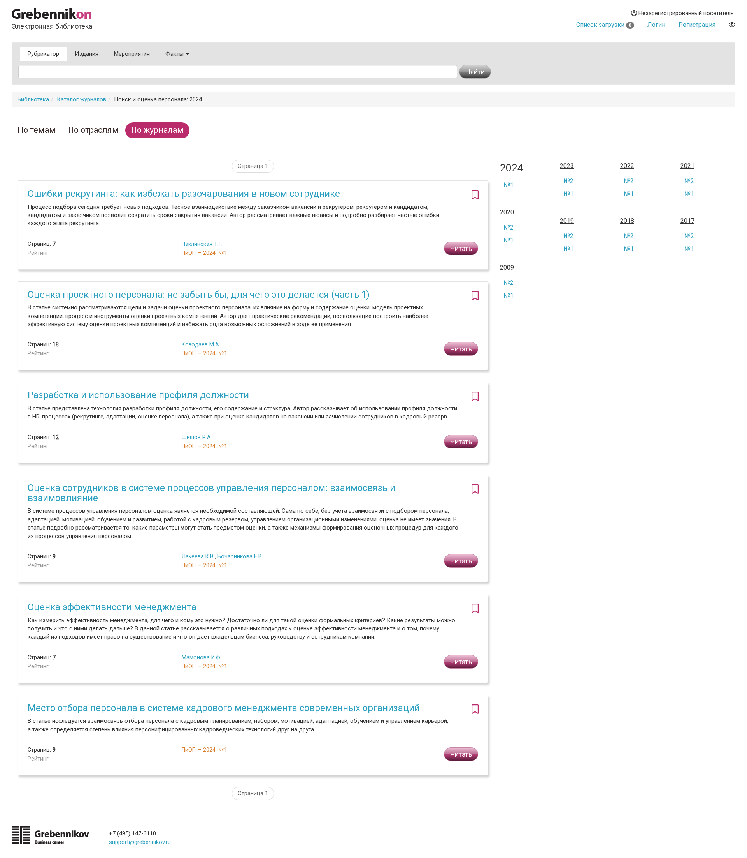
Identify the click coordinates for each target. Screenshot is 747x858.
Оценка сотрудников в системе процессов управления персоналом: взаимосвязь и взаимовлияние (211, 492)
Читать (461, 248)
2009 (507, 268)
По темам (37, 130)
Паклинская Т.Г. (202, 244)
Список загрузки (603, 24)
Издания (86, 53)
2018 (627, 221)
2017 (687, 221)
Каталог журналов (81, 99)
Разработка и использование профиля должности (138, 395)
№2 (568, 181)
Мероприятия (132, 53)
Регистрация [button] (697, 24)
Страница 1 (253, 165)
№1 (509, 185)
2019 (567, 221)
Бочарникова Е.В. (240, 556)
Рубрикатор (43, 53)
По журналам (157, 130)
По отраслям (93, 130)
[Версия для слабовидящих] (732, 25)
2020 (507, 212)
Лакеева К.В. (198, 556)
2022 (627, 166)
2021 (687, 166)
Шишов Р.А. (197, 437)
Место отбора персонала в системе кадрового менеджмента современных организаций (224, 708)
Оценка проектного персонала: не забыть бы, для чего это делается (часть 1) (199, 294)
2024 (511, 168)
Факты (175, 53)
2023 (567, 166)
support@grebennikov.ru (140, 842)
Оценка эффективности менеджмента (112, 607)
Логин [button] (656, 24)
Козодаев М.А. (201, 344)
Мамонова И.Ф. (201, 657)
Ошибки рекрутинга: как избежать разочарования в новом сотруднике (184, 193)
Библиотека (33, 99)
